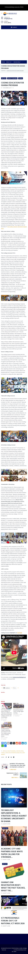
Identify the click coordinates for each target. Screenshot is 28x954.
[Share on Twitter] (8, 757)
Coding (20, 78)
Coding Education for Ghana (12, 752)
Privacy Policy (10, 950)
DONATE (15, 27)
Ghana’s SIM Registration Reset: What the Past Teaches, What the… (13, 886)
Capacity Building (12, 78)
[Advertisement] (14, 45)
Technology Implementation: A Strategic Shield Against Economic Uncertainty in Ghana (14, 816)
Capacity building (11, 751)
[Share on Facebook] (6, 757)
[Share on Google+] (11, 757)
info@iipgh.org (8, 19)
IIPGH (21, 752)
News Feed (5, 828)
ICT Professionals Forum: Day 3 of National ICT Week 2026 (13, 920)
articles (5, 751)
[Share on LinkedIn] (13, 757)
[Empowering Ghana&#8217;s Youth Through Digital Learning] (18, 706)
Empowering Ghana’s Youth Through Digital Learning (18, 711)
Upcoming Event (12, 897)
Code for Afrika (19, 751)
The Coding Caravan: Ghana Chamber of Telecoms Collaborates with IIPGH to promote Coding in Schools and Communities (6, 713)
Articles (4, 78)
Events (4, 897)
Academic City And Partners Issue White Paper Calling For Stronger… (12, 853)
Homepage (3, 70)
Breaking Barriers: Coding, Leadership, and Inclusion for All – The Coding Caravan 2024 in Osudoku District (6, 732)
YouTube (19, 632)
